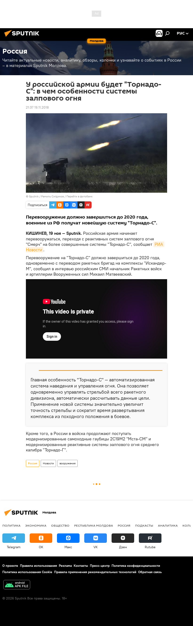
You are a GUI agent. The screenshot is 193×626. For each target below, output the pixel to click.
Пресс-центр (100, 565)
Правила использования (38, 565)
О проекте (10, 565)
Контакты (81, 565)
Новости (48, 463)
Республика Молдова (93, 525)
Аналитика (168, 525)
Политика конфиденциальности (136, 565)
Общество (60, 525)
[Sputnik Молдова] (23, 37)
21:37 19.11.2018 (37, 107)
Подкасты (144, 525)
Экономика (35, 525)
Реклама (65, 565)
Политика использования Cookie (27, 572)
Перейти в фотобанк (79, 196)
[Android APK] (17, 585)
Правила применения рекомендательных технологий (95, 572)
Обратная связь (150, 572)
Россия (32, 463)
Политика (11, 525)
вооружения (68, 463)
